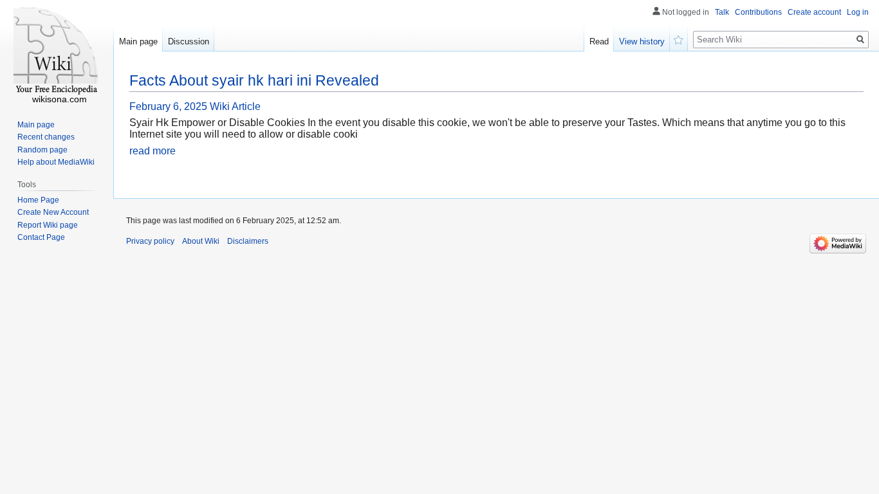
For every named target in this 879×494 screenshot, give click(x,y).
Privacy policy (150, 241)
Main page (138, 41)
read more (152, 150)
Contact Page (41, 237)
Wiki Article (235, 106)
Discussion (188, 41)
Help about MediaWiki (56, 162)
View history (642, 41)
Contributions (758, 12)
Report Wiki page (47, 225)
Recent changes (46, 137)
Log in (858, 12)
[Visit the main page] (56, 51)
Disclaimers (247, 241)
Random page (42, 149)
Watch (679, 38)
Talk (722, 12)
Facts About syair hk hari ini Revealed (254, 80)
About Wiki (200, 241)
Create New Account (53, 212)
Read (599, 41)
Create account (814, 12)
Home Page (38, 200)
